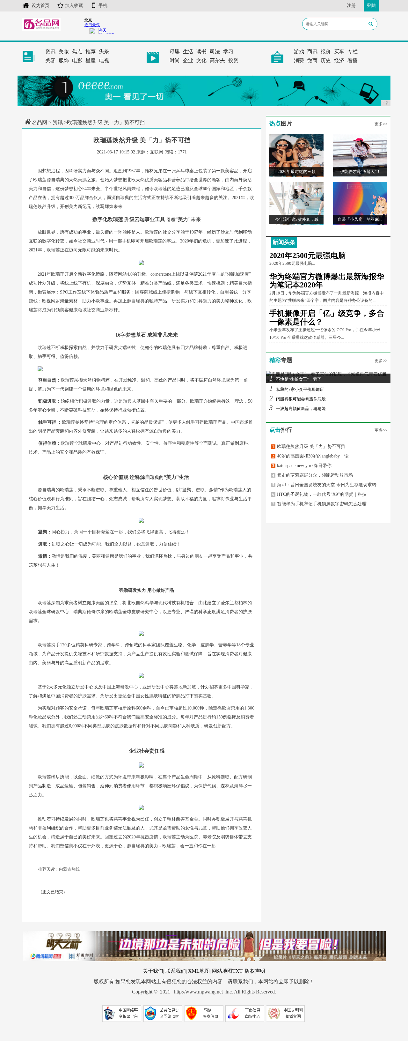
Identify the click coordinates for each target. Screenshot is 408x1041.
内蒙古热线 (69, 869)
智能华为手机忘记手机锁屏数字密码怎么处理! (320, 504)
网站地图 (222, 971)
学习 (228, 51)
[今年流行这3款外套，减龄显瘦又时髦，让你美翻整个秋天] (296, 203)
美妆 (64, 51)
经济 (339, 60)
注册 (351, 5)
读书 (201, 51)
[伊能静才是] (360, 155)
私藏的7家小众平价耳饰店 (296, 389)
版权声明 (255, 971)
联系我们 (175, 971)
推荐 (90, 51)
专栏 (352, 51)
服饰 (64, 60)
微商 (312, 60)
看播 (352, 60)
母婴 (175, 51)
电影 (77, 60)
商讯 (312, 51)
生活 (188, 51)
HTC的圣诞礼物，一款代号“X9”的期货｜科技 (319, 494)
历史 (326, 60)
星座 (90, 60)
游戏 (299, 51)
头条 (104, 51)
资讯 (50, 51)
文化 (201, 60)
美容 (50, 60)
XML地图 (199, 971)
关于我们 (153, 971)
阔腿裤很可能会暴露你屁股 (297, 399)
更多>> (381, 124)
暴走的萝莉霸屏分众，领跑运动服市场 (312, 475)
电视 (104, 60)
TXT (237, 971)
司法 (215, 51)
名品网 (39, 122)
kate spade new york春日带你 (302, 465)
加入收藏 (74, 5)
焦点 (77, 51)
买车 (339, 51)
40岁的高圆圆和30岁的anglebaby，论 (310, 456)
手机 (102, 5)
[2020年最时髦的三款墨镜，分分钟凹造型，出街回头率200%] (296, 155)
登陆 (371, 5)
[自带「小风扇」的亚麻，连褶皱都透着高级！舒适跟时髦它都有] (360, 203)
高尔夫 (217, 60)
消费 (299, 60)
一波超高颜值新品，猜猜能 (297, 408)
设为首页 (40, 5)
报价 (326, 51)
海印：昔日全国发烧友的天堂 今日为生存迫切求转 (324, 484)
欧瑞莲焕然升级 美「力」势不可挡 (308, 446)
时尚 (175, 60)
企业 (188, 60)
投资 (233, 60)
